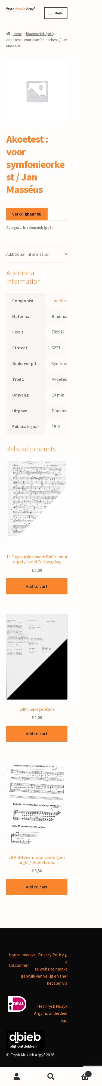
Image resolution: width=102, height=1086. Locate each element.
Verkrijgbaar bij (26, 214)
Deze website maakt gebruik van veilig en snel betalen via (44, 969)
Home (17, 33)
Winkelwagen (78, 1072)
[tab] (36, 254)
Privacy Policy (51, 954)
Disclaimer (19, 965)
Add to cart (37, 586)
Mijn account (17, 1077)
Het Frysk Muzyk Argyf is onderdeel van (50, 1013)
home (14, 954)
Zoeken (51, 1077)
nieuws (29, 954)
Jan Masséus (63, 300)
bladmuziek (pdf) (40, 33)
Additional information (28, 254)
